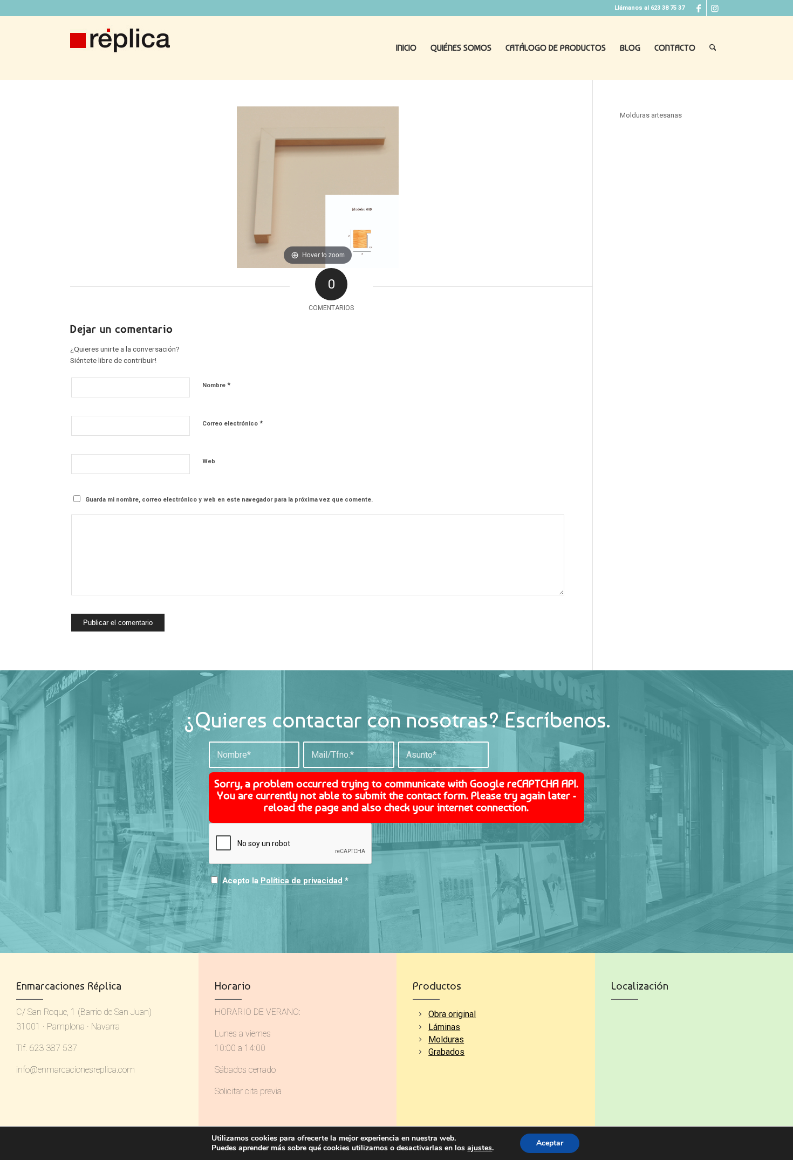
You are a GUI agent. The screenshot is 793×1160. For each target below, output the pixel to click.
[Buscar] (712, 48)
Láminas (444, 1027)
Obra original (452, 1014)
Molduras (446, 1039)
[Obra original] (420, 1014)
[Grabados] (420, 1052)
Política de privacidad (302, 881)
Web (208, 461)
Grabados (446, 1052)
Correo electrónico (232, 423)
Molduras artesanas (651, 115)
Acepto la (285, 881)
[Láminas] (420, 1027)
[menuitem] (406, 48)
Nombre (216, 385)
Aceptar (549, 1143)
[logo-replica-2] (120, 48)
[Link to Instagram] (715, 8)
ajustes (479, 1148)
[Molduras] (420, 1039)
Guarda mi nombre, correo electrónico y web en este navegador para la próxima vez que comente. (229, 499)
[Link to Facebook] (698, 8)
